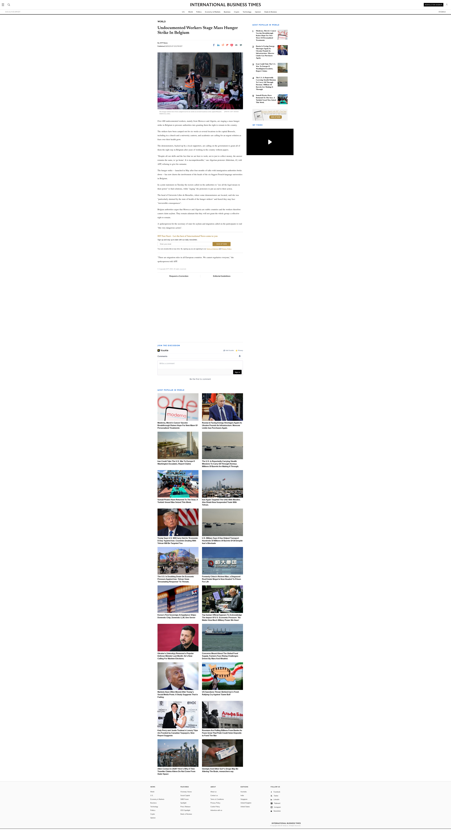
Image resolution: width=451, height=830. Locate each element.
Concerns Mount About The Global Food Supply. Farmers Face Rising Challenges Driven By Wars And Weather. (220, 656)
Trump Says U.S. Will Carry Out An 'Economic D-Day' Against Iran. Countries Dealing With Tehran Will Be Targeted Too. (177, 540)
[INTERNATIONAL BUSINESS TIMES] (225, 5)
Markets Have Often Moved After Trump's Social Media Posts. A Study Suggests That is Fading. (177, 694)
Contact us (214, 795)
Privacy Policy (226, 249)
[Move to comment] (241, 45)
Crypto (236, 12)
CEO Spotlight (185, 810)
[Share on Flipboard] (227, 45)
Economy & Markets (212, 12)
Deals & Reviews (270, 12)
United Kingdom (246, 803)
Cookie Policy (215, 807)
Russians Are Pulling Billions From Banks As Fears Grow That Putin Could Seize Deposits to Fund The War (222, 733)
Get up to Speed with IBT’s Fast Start (273, 111)
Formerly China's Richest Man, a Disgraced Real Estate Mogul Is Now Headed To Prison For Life (221, 579)
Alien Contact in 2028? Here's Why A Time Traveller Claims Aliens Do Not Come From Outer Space (176, 771)
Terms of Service (212, 249)
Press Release (185, 807)
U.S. (183, 12)
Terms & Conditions (217, 799)
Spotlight (183, 803)
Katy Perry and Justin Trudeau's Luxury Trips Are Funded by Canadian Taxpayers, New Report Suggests (177, 733)
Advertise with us (216, 810)
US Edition (442, 12)
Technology (247, 12)
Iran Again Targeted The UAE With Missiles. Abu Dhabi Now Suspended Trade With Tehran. (221, 502)
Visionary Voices (186, 792)
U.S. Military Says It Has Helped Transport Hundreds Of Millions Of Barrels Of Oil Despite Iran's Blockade (222, 540)
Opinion (258, 12)
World (190, 12)
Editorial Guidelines (221, 276)
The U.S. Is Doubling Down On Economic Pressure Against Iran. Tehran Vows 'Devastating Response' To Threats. (175, 579)
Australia (244, 792)
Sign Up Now (275, 117)
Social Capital (185, 795)
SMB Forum (184, 799)
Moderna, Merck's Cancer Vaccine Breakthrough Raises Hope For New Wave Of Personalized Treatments (177, 425)
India (242, 795)
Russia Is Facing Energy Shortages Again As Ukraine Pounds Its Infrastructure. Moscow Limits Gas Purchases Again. (222, 425)
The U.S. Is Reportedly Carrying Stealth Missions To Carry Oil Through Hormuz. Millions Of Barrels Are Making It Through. (220, 463)
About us (213, 792)
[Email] (236, 45)
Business (227, 12)
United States (245, 807)
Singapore (244, 799)
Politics (199, 12)
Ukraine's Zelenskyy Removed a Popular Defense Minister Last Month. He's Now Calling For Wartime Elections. (175, 656)
